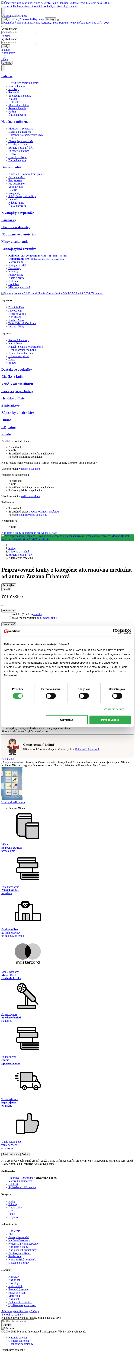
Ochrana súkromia (18, 1340)
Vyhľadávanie (9, 28)
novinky (37, 614)
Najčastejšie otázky (19, 1240)
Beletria (6, 76)
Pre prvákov (15, 180)
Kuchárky (8, 220)
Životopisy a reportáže (20, 141)
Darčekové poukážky (16, 369)
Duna (11, 359)
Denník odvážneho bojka (22, 349)
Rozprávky (14, 193)
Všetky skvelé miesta (13, 802)
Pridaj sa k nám (16, 1292)
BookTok (13, 284)
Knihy (6, 19)
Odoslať (7, 1325)
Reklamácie (14, 1256)
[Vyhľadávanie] (2, 26)
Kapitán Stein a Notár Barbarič (25, 346)
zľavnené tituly (48, 617)
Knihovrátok (36, 6)
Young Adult (15, 186)
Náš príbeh (14, 1279)
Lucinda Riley (16, 326)
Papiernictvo (10, 405)
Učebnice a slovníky (15, 227)
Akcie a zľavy (16, 277)
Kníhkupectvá (21, 6)
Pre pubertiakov (17, 183)
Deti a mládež (11, 167)
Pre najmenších (16, 177)
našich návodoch (30, 468)
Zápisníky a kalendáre (17, 412)
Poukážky (48, 6)
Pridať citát (7, 759)
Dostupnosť (9, 624)
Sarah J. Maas (16, 320)
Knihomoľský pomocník (87, 749)
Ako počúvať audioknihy (22, 1249)
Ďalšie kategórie (17, 114)
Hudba (6, 420)
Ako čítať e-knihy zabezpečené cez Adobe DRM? (29, 532)
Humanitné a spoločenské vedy (25, 134)
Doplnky (50, 19)
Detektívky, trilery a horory (23, 82)
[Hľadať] (36, 33)
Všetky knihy (15, 261)
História (12, 138)
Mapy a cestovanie (14, 241)
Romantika (14, 92)
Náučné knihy (16, 202)
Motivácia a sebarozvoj (21, 128)
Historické (14, 101)
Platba (11, 1234)
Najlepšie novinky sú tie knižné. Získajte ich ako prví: (31, 1317)
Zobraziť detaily (114, 708)
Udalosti (13, 1184)
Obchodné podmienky (20, 1343)
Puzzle (6, 434)
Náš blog (13, 1283)
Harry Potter (15, 343)
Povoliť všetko (110, 719)
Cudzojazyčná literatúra (18, 249)
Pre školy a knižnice (19, 1253)
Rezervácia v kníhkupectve (23, 1243)
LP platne (8, 427)
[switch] (51, 696)
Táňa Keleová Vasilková (22, 323)
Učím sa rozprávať (18, 356)
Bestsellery (14, 268)
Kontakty (13, 1276)
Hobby (12, 154)
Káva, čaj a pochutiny (17, 391)
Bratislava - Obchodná (20, 1177)
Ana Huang (14, 316)
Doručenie (7, 6)
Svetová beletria (17, 108)
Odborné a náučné (18, 551)
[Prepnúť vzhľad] (3, 11)
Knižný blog (61, 6)
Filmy (40, 19)
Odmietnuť (66, 719)
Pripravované (15, 274)
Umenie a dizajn (17, 157)
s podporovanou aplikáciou (44, 511)
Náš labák (14, 1298)
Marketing (14, 1295)
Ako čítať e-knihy (18, 1246)
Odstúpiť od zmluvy (19, 1262)
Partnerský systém (18, 1289)
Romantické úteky (18, 340)
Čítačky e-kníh (12, 376)
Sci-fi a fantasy (16, 86)
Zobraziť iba (9, 610)
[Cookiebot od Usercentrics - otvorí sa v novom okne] (115, 631)
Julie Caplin (15, 310)
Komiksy (13, 89)
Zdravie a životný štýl (20, 147)
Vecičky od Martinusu (17, 384)
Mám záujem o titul (19, 287)
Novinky (13, 271)
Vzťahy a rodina (17, 144)
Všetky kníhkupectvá (20, 1180)
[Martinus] (14, 15)
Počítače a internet (18, 150)
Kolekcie (13, 281)
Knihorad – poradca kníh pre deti (26, 173)
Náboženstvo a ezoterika (18, 234)
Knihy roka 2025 (17, 265)
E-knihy (15, 19)
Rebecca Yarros (17, 313)
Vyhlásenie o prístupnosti (22, 1305)
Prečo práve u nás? (18, 1237)
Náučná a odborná (15, 121)
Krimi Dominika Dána (20, 353)
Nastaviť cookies (17, 1337)
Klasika (12, 98)
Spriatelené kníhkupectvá (22, 1187)
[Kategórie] (57, 20)
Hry (35, 19)
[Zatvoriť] (2, 605)
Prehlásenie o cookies (20, 1302)
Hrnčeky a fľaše (12, 398)
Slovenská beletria (18, 105)
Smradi (12, 362)
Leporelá (13, 199)
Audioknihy (26, 19)
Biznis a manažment (19, 131)
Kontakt (72, 6)
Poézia (12, 111)
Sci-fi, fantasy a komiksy (22, 196)
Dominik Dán (16, 307)
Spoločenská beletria (19, 95)
